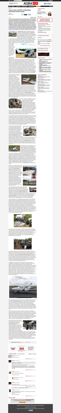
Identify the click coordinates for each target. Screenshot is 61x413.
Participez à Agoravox (13, 3)
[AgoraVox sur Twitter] (30, 410)
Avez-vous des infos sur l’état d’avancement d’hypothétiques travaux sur (44, 77)
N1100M (10, 263)
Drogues (39, 50)
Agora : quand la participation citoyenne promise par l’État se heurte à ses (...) (45, 41)
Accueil (10, 6)
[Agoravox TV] (13, 0)
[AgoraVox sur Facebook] (29, 410)
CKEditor (43, 405)
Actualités (13, 6)
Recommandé (29, 14)
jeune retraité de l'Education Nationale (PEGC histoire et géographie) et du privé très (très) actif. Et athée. (42, 12)
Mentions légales (25, 408)
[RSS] (32, 410)
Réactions (22, 14)
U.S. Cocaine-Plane (25, 162)
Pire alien (13, 360)
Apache (34, 405)
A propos (18, 408)
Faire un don (38, 6)
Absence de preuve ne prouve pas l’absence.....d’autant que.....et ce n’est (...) (43, 82)
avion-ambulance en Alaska (17, 300)
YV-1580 (20, 67)
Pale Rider (49, 39)
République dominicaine (44, 50)
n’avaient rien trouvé (31, 69)
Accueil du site (11, 7)
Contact (21, 408)
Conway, (11, 116)
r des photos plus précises (22, 190)
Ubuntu (36, 405)
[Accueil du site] (30, 5)
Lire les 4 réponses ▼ (20, 387)
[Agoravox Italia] (11, 0)
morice (11, 13)
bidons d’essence (16, 168)
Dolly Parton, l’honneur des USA (42, 39)
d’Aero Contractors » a (19, 197)
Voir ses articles (39, 16)
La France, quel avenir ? (42, 61)
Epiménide (13, 355)
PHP (38, 405)
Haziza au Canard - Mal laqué (42, 43)
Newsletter (50, 6)
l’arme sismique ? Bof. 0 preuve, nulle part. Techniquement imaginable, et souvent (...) (44, 85)
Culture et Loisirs (24, 6)
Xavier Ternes (16, 377)
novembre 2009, (20, 31)
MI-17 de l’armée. (21, 70)
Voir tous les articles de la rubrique (45, 45)
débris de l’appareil (28, 92)
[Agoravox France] (10, 0)
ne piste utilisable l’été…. (28, 140)
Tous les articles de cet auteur (42, 32)
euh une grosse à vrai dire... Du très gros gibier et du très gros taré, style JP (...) (45, 91)
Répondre (26, 380)
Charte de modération (41, 408)
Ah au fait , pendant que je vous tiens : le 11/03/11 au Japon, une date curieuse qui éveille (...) (43, 88)
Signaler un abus (29, 380)
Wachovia (33, 304)
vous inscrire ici (29, 400)
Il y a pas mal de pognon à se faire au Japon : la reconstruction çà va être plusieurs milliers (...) (44, 80)
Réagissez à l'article (32, 353)
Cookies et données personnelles (32, 408)
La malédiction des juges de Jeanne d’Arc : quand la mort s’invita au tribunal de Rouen (45, 71)
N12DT (27, 299)
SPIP (32, 405)
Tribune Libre (18, 6)
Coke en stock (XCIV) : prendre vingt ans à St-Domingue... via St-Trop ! (44, 25)
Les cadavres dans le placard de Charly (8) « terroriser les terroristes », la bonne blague (44, 29)
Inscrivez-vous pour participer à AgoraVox (45, 20)
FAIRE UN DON (22, 402)
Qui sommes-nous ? (32, 6)
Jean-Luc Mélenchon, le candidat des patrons (45, 62)
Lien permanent (33, 380)
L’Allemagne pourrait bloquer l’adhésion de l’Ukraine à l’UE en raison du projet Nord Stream (45, 68)
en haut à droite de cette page (29, 399)
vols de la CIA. (30, 197)
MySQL (40, 405)
